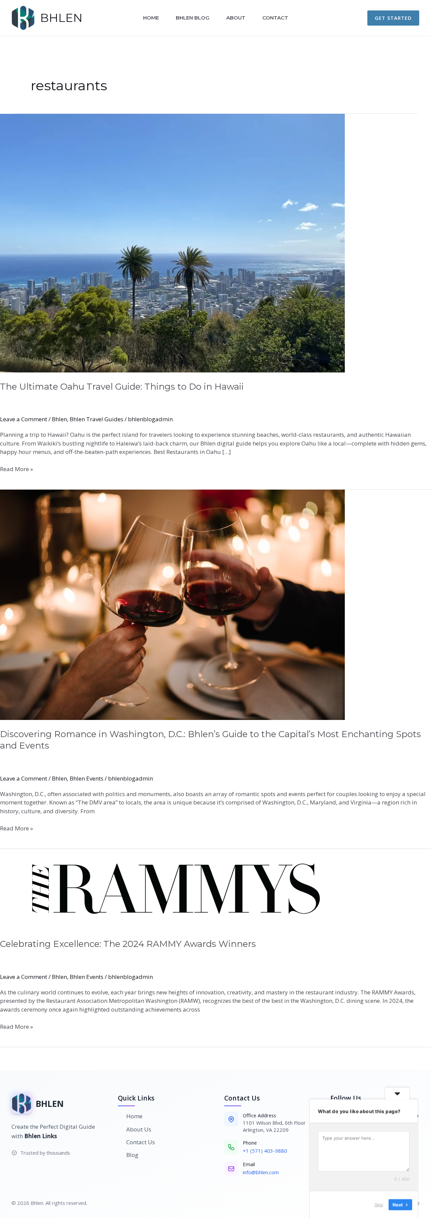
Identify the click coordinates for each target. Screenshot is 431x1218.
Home (151, 17)
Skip (378, 1204)
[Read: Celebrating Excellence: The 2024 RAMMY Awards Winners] (215, 889)
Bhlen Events (86, 778)
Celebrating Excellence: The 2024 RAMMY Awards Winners (128, 944)
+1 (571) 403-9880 (265, 1150)
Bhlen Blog (192, 17)
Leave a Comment (23, 419)
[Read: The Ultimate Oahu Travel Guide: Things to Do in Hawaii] (215, 243)
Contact (275, 17)
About (235, 17)
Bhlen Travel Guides (96, 419)
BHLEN (61, 18)
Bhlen (59, 419)
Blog (132, 1155)
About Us (138, 1129)
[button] (393, 18)
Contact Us (140, 1142)
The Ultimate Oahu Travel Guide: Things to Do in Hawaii (123, 386)
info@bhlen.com (261, 1172)
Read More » (16, 469)
